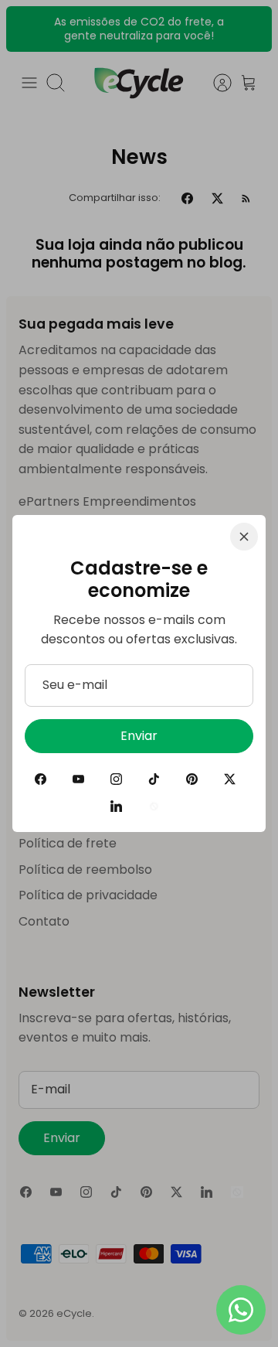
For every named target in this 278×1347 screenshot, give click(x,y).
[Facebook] (40, 779)
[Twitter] (230, 779)
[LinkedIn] (116, 806)
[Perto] (244, 537)
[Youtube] (78, 779)
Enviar (139, 736)
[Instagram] (116, 779)
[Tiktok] (154, 779)
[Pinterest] (192, 779)
